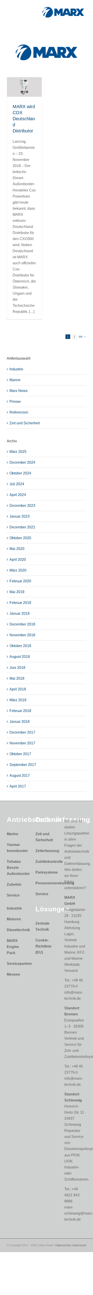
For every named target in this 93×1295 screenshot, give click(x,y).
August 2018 (19, 657)
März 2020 (17, 570)
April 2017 (17, 786)
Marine (15, 380)
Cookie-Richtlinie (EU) (43, 946)
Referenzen (18, 412)
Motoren (14, 919)
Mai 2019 (16, 592)
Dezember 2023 (22, 505)
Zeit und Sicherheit (24, 423)
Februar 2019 (20, 603)
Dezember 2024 (22, 462)
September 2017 (22, 765)
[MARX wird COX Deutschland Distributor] (24, 87)
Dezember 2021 (22, 527)
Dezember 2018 (22, 624)
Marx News (18, 391)
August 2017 (19, 775)
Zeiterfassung (45, 851)
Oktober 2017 (20, 754)
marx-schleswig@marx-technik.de (78, 1213)
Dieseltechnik (16, 930)
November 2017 (22, 743)
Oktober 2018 (20, 646)
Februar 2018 (20, 711)
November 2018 (22, 635)
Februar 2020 (20, 581)
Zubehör (14, 884)
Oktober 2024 (20, 473)
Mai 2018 (16, 678)
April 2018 (17, 689)
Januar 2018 (19, 721)
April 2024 (17, 495)
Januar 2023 (19, 516)
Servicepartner (16, 964)
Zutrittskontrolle (45, 861)
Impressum (79, 1245)
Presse (15, 401)
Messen (13, 974)
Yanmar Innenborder (16, 848)
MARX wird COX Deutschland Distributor (24, 118)
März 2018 (17, 700)
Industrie (16, 369)
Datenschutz (63, 1245)
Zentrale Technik (42, 926)
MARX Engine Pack (13, 947)
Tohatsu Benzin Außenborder (16, 868)
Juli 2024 (16, 484)
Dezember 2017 (22, 732)
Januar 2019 (19, 613)
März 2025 (17, 452)
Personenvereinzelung (45, 883)
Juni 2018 (17, 668)
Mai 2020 (16, 549)
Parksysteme (45, 872)
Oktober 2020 (20, 538)
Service (13, 895)
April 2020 (17, 559)
